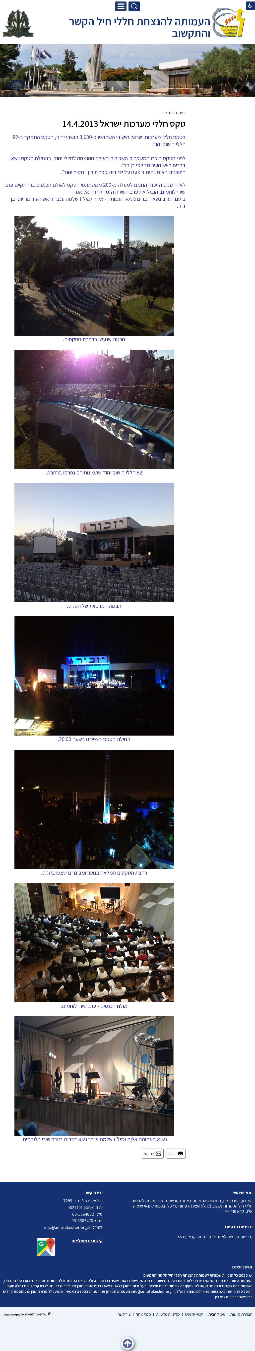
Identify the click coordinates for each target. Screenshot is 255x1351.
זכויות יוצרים (242, 1267)
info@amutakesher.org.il (153, 1291)
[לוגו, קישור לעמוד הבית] (228, 23)
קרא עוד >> (234, 1211)
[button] (121, 6)
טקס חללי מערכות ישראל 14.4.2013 (124, 123)
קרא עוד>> (186, 1237)
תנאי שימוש (243, 1192)
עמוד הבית (177, 112)
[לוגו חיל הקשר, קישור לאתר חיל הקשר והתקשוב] (18, 23)
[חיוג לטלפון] (95, 1214)
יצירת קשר (94, 1192)
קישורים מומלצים (87, 1241)
